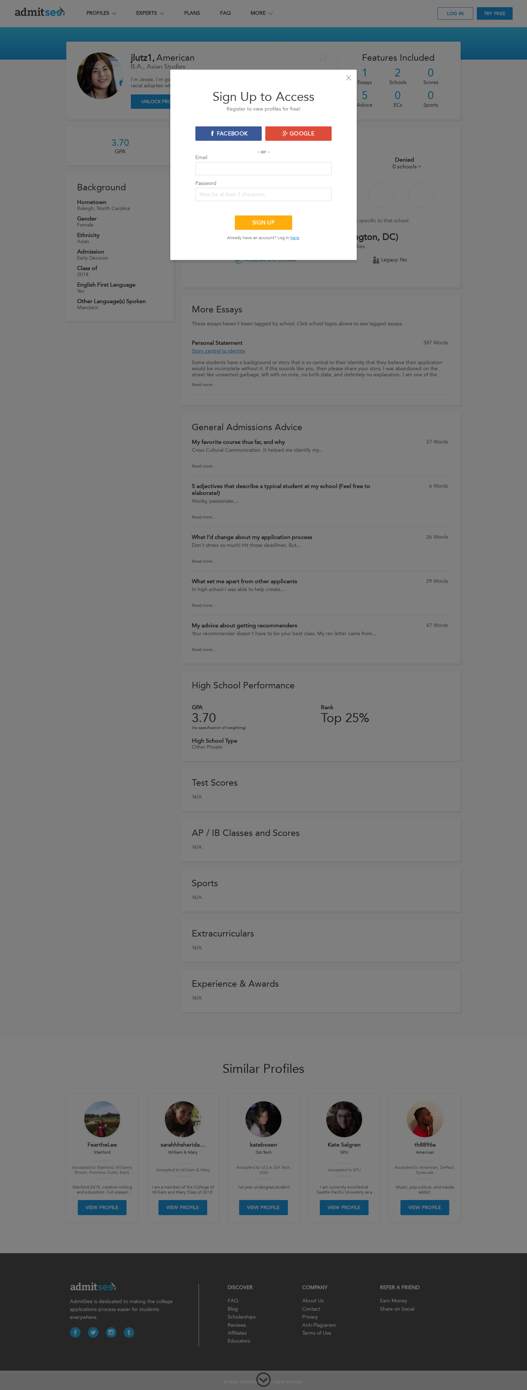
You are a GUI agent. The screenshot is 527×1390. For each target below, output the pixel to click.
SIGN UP (263, 222)
